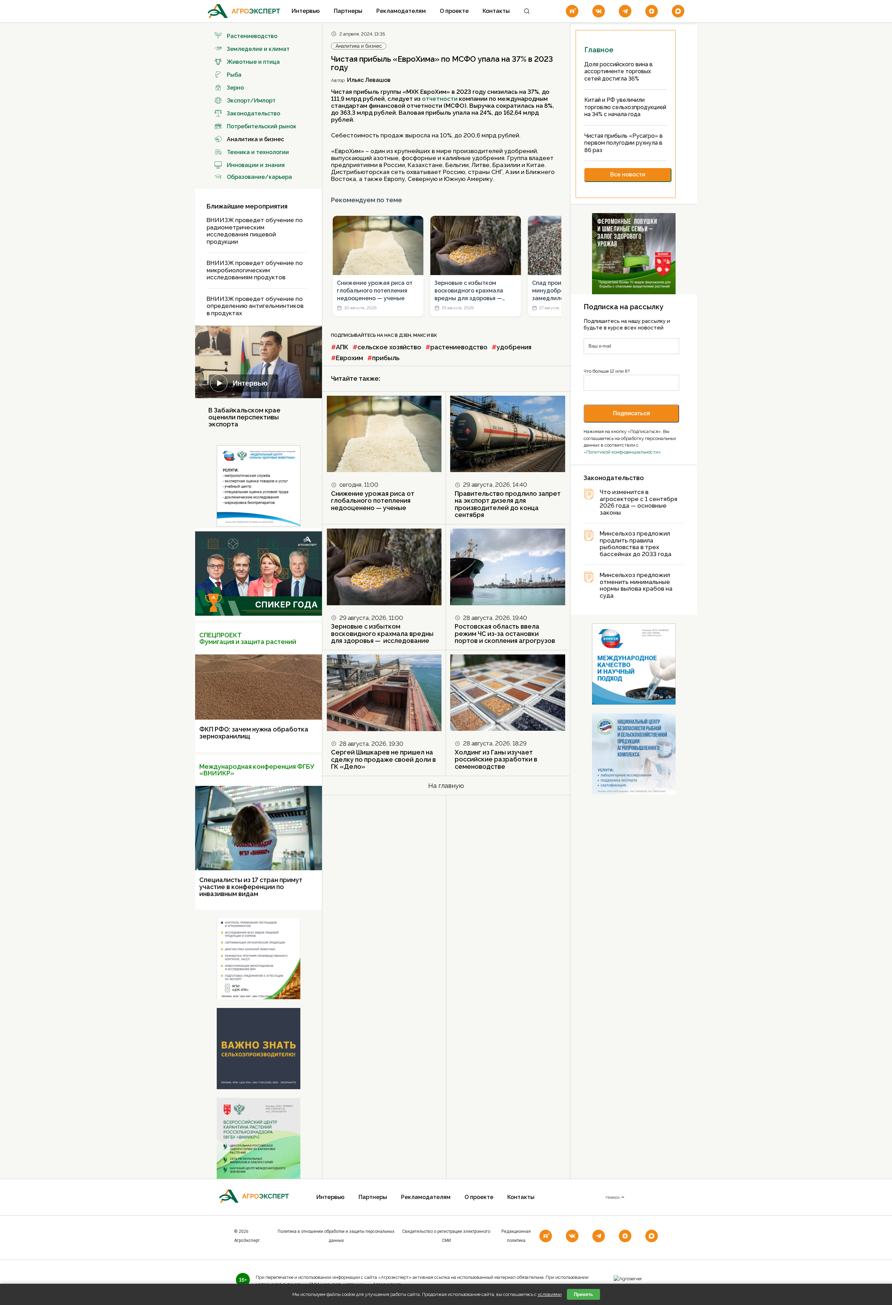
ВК (434, 335)
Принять (583, 1294)
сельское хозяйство (389, 347)
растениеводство (458, 347)
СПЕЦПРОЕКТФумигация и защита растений (247, 638)
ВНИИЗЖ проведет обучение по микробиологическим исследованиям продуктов (255, 270)
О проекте (454, 11)
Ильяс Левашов (369, 80)
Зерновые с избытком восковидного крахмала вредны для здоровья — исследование (469, 291)
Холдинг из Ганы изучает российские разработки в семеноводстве (496, 759)
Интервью (306, 11)
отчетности (439, 98)
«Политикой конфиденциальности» (622, 452)
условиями (550, 1294)
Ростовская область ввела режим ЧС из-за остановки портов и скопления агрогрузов (505, 633)
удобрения (514, 347)
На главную (446, 785)
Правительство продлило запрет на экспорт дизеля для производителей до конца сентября (508, 504)
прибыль (386, 358)
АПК (342, 347)
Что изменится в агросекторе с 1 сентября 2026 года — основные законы (638, 502)
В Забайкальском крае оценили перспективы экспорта (244, 417)
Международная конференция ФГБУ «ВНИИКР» (256, 770)
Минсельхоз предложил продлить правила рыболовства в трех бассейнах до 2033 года (635, 543)
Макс (419, 335)
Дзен (405, 335)
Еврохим (349, 358)
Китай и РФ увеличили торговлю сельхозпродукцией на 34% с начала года (625, 107)
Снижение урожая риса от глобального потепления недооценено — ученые (375, 291)
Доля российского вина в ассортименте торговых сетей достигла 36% (618, 71)
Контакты (496, 11)
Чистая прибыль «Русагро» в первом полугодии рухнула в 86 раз (623, 142)
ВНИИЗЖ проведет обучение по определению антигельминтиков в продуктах (255, 306)
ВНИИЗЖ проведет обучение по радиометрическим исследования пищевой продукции (255, 231)
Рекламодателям (401, 11)
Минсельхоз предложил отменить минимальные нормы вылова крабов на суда (636, 585)
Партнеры (348, 11)
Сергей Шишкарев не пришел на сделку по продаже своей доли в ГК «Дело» (383, 759)
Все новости (627, 174)
